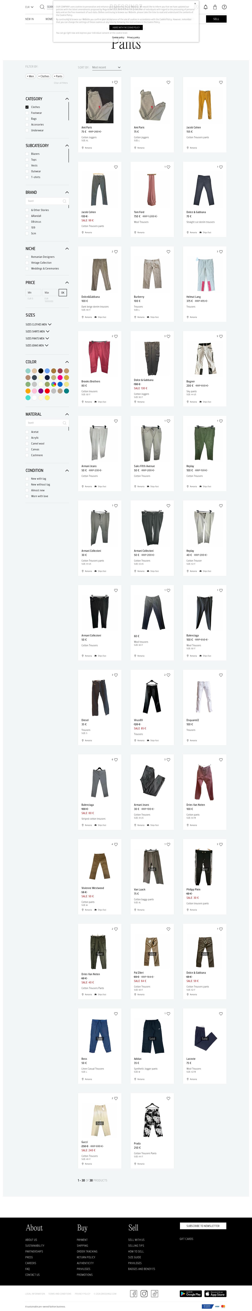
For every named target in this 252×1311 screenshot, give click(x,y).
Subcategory (37, 145)
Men (30, 76)
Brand (31, 192)
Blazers (35, 153)
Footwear (36, 113)
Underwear (37, 130)
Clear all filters (61, 82)
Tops (34, 159)
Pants (58, 76)
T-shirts (35, 177)
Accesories (37, 124)
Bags (34, 118)
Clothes (43, 76)
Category (34, 98)
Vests (34, 165)
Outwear (36, 171)
